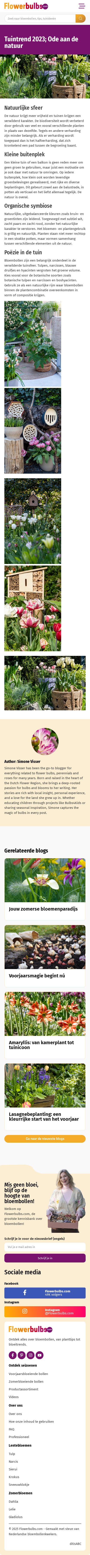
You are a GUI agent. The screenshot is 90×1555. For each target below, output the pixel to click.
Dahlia (13, 1502)
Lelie (12, 1509)
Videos (14, 1397)
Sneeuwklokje (19, 1485)
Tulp (12, 1454)
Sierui (13, 1469)
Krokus (14, 1477)
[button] (82, 6)
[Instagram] (31, 1355)
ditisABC (75, 1544)
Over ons (15, 1414)
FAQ (11, 1429)
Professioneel (19, 1437)
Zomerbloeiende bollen (26, 1382)
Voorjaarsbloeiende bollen (28, 1374)
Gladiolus (15, 1517)
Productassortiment (23, 1389)
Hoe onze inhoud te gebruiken (31, 1422)
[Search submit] (81, 18)
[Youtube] (39, 1355)
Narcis (13, 1462)
